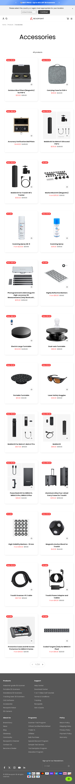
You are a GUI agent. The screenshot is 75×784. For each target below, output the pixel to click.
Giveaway (7, 733)
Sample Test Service (36, 745)
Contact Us (7, 745)
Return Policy (65, 722)
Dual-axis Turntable (56, 346)
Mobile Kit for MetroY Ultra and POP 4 (57, 142)
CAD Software (8, 700)
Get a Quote (39, 708)
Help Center (39, 685)
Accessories (7, 704)
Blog (4, 730)
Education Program (35, 752)
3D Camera (7, 711)
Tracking (37, 700)
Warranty (63, 737)
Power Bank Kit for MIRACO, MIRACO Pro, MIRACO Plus (21, 494)
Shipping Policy (65, 726)
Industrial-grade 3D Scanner (14, 685)
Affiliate (31, 733)
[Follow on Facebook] (4, 767)
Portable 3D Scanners (11, 689)
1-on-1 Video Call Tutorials (44, 693)
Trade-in (31, 730)
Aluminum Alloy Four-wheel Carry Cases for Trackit (56, 494)
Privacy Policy (65, 730)
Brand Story (7, 722)
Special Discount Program (38, 741)
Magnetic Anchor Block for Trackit (57, 545)
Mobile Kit (57, 444)
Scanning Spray (56, 244)
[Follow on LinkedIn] (24, 767)
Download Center (41, 689)
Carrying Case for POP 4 (57, 90)
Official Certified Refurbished (39, 726)
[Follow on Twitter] (9, 767)
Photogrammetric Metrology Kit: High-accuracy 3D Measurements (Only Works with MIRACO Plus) (21, 295)
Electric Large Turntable (21, 346)
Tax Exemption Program (37, 748)
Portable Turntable (21, 395)
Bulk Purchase (33, 737)
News (5, 726)
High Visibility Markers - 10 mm (21, 544)
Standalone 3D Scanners (12, 693)
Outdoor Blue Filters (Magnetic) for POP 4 (21, 91)
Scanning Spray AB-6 (21, 244)
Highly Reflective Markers (56, 293)
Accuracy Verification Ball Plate (21, 141)
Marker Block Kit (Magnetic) (56, 193)
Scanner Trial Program (37, 722)
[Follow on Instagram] (14, 767)
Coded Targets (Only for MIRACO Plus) (56, 648)
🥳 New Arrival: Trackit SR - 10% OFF (37, 2)
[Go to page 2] (42, 664)
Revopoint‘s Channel (11, 741)
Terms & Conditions (41, 696)
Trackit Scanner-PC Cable (21, 595)
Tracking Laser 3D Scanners (13, 696)
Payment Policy (66, 733)
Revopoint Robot (9, 708)
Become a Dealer (10, 748)
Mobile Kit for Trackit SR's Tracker (21, 194)
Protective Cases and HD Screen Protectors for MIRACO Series (21, 648)
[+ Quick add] (31, 84)
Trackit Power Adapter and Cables (57, 596)
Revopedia (38, 704)
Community (7, 737)
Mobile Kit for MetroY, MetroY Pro (21, 444)
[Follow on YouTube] (19, 767)
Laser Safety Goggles (57, 395)
